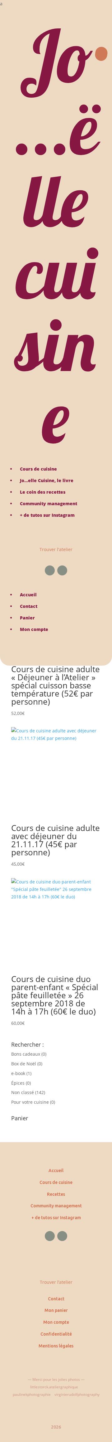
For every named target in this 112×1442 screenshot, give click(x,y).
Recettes (56, 1194)
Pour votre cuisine (30, 1102)
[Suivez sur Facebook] (50, 570)
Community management (56, 1205)
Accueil (56, 1170)
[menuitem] (56, 3)
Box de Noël (23, 1064)
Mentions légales (56, 1345)
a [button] (1, 4)
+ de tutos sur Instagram (56, 1217)
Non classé (22, 1092)
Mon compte (56, 1322)
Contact (56, 1298)
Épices (18, 1083)
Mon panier (56, 1310)
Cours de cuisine (56, 1182)
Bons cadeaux (25, 1054)
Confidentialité (56, 1334)
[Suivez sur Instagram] (62, 570)
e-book (18, 1073)
